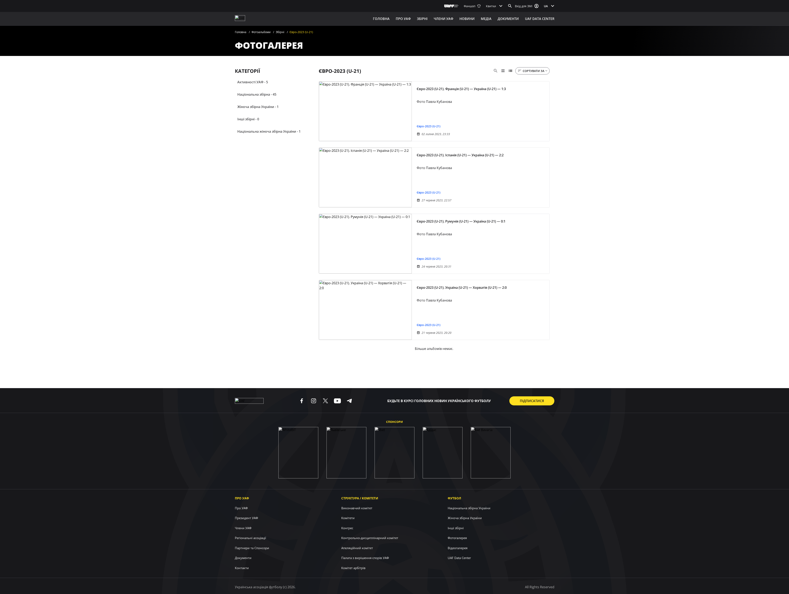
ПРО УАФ (403, 18)
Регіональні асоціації (250, 538)
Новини (467, 18)
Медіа (486, 18)
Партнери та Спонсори (252, 548)
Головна (381, 18)
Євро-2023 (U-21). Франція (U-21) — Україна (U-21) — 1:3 (461, 89)
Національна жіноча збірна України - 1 (269, 131)
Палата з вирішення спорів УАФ (365, 558)
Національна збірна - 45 (256, 94)
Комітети (348, 518)
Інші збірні (456, 528)
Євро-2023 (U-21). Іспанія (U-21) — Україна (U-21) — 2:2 (460, 155)
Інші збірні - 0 (248, 119)
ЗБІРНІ (422, 18)
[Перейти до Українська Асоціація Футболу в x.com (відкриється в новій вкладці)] (325, 400)
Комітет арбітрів (353, 568)
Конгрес (347, 528)
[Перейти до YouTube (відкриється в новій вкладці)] (337, 400)
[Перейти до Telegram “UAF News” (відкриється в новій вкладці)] (349, 400)
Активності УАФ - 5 (252, 82)
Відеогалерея (457, 548)
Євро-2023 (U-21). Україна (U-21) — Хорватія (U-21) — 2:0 (462, 287)
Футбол (454, 498)
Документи (508, 18)
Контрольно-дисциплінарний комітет (369, 538)
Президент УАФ (246, 518)
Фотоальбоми (261, 32)
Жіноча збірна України (465, 518)
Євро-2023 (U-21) (428, 126)
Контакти (242, 568)
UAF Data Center (539, 18)
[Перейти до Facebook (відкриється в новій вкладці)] (301, 400)
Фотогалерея (457, 538)
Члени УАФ (443, 18)
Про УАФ (242, 498)
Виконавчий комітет (356, 508)
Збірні (280, 32)
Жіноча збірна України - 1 (258, 106)
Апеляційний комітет (357, 548)
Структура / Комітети (359, 498)
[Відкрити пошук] (510, 5)
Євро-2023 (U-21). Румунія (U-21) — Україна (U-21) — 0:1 (461, 221)
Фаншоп (469, 6)
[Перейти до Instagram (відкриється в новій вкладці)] (313, 400)
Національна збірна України (469, 508)
